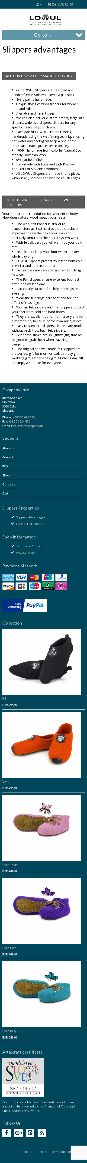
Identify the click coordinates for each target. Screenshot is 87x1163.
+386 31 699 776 (24, 417)
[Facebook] (6, 1133)
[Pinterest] (30, 1133)
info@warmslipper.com (27, 426)
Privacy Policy (25, 552)
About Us (26, 1152)
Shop (6, 475)
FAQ (5, 466)
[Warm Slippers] (45, 19)
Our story (9, 484)
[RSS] (42, 1133)
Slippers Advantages (30, 517)
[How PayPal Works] (24, 605)
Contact (7, 457)
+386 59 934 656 (19, 421)
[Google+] (18, 1133)
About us (8, 448)
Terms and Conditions (31, 546)
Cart (5, 493)
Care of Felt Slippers (30, 524)
